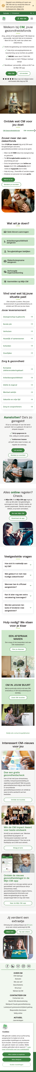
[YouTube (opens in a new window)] (29, 966)
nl (31, 13)
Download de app (18, 518)
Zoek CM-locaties (18, 697)
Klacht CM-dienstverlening (18, 1001)
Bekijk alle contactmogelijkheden (18, 733)
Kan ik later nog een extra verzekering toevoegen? (16, 596)
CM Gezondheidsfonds (11, 130)
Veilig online (18, 1013)
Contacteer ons (18, 998)
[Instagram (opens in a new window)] (23, 966)
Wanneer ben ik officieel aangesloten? (15, 585)
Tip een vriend (24, 932)
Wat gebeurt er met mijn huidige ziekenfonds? (15, 575)
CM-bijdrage (18, 976)
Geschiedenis (18, 985)
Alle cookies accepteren (16, 1054)
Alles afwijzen (16, 1059)
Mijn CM (11, 73)
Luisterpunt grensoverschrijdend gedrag (18, 1007)
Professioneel (15, 13)
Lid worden (24, 73)
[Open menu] (32, 18)
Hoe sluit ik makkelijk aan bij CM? (16, 564)
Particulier (6, 13)
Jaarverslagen (18, 1020)
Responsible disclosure (18, 1010)
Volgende (34, 131)
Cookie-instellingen (16, 1064)
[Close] (33, 6)
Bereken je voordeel (11, 184)
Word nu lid (8, 180)
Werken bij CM (18, 991)
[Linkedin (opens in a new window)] (13, 966)
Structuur (18, 988)
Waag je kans (18, 848)
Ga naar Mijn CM (18, 513)
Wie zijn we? (18, 982)
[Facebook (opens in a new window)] (7, 966)
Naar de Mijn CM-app (18, 903)
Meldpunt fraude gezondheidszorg (18, 1004)
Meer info (20, 9)
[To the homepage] (4, 18)
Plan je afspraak (18, 649)
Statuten (18, 979)
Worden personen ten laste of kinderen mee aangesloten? (14, 608)
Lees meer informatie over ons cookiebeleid (16, 1048)
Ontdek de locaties (18, 800)
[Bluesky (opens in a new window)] (18, 966)
